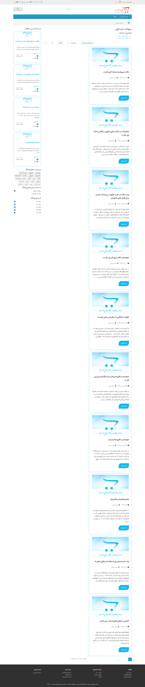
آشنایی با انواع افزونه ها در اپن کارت (114, 621)
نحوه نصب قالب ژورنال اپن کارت (116, 257)
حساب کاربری (37, 672)
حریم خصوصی (127, 676)
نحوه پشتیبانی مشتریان (119, 499)
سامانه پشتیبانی (124, 16)
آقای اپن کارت (80, 684)
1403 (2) (38, 201)
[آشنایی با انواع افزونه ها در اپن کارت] (110, 607)
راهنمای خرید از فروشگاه (31, 107)
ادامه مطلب (124, 98)
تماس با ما (98, 672)
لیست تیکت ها (67, 676)
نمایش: (60, 42)
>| (119, 659)
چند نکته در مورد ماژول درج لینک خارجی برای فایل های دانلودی (112, 196)
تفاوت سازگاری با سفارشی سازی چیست (113, 317)
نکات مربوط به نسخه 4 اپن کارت (116, 72)
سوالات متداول (119, 23)
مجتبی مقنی (113, 77)
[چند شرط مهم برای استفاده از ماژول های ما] (110, 547)
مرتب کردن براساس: (87, 42)
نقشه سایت (98, 674)
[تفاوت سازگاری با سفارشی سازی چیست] (110, 303)
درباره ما (129, 672)
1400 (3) (38, 207)
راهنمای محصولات (36, 193)
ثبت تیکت (68, 674)
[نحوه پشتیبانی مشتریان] (110, 485)
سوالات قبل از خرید (123, 36)
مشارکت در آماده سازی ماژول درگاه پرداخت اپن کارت (111, 133)
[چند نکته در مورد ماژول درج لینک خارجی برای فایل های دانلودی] (110, 180)
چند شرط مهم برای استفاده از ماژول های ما (112, 561)
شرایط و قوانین (127, 674)
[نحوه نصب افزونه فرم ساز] (110, 425)
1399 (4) (38, 210)
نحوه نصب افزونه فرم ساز (118, 439)
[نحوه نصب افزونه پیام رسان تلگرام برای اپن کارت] (110, 362)
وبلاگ (114, 16)
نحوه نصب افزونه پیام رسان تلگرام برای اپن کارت (111, 378)
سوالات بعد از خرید (123, 38)
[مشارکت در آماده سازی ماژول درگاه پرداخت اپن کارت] (110, 117)
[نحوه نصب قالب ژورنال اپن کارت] (110, 243)
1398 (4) (38, 212)
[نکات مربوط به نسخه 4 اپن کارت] (110, 58)
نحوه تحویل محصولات (32, 142)
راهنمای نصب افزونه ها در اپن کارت (27, 74)
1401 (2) (38, 204)
